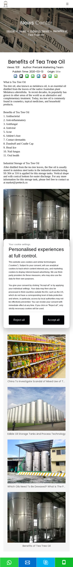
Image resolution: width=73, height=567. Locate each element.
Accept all (54, 319)
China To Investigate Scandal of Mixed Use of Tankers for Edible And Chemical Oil (36, 381)
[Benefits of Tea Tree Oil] (36, 517)
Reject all (19, 319)
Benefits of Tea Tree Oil (37, 546)
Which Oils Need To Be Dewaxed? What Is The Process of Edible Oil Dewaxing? (36, 486)
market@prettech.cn (17, 182)
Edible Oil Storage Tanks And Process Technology (36, 434)
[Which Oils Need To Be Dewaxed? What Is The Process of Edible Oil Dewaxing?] (36, 461)
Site (58, 71)
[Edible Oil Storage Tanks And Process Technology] (36, 409)
